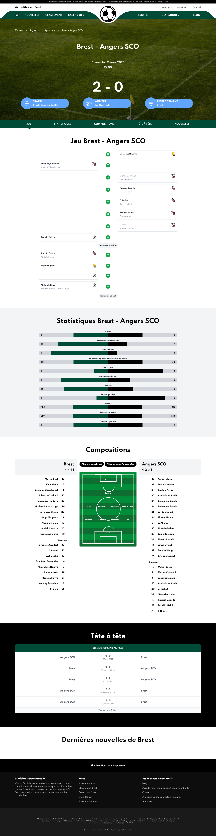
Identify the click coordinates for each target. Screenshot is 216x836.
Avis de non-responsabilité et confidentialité (165, 788)
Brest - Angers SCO (72, 30)
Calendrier (76, 15)
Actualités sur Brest (28, 7)
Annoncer (182, 7)
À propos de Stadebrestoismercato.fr (162, 797)
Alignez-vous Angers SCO (120, 464)
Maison (19, 30)
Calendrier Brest (87, 792)
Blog (196, 15)
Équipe (143, 15)
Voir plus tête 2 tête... (108, 710)
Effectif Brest (85, 797)
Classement (53, 15)
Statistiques (170, 15)
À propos (167, 7)
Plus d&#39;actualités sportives (108, 765)
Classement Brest (88, 788)
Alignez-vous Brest (92, 464)
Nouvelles (31, 15)
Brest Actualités (87, 783)
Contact (196, 7)
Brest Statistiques (88, 801)
